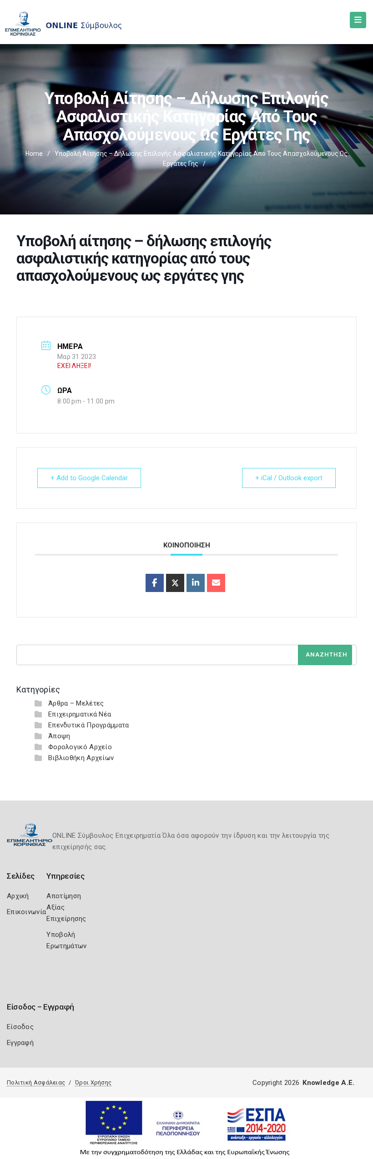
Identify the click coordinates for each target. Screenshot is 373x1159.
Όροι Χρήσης (93, 1082)
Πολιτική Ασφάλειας (36, 1082)
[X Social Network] (175, 583)
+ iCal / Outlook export (289, 478)
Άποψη (59, 736)
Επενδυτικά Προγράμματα (88, 725)
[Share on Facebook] (155, 583)
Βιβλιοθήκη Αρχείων (81, 758)
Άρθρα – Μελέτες (76, 703)
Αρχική (18, 896)
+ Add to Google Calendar (89, 478)
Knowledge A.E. (328, 1083)
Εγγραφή (20, 1043)
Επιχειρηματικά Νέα (79, 714)
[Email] (216, 583)
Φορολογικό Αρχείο (80, 747)
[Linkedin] (195, 583)
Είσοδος (20, 1027)
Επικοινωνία (26, 912)
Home (34, 153)
